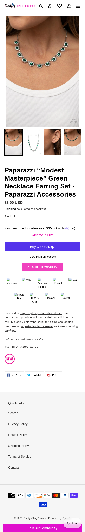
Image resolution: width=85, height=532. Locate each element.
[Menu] (78, 5)
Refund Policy (17, 434)
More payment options (42, 256)
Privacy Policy (18, 424)
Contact (13, 467)
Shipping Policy (18, 445)
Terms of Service (19, 456)
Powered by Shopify (59, 518)
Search (13, 413)
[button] (42, 528)
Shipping (10, 208)
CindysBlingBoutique (35, 518)
